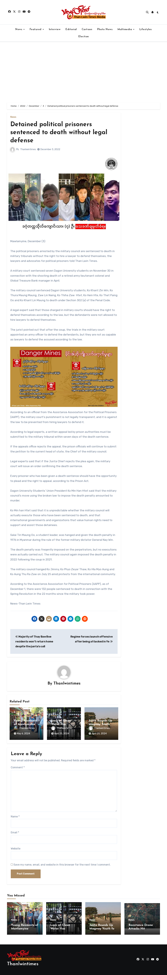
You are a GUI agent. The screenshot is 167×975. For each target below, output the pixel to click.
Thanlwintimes (28, 149)
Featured (36, 29)
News (19, 29)
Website (15, 848)
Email (15, 832)
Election (83, 36)
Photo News (105, 29)
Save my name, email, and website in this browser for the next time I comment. (62, 864)
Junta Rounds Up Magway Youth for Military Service (102, 929)
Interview (55, 29)
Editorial (71, 29)
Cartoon (87, 29)
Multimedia (125, 29)
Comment (18, 767)
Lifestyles (145, 29)
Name (15, 816)
